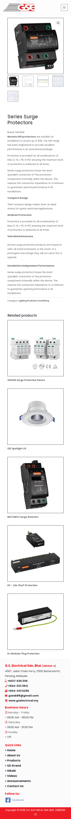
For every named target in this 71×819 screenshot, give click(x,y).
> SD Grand (13, 766)
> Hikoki (10, 771)
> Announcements (18, 781)
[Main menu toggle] (64, 7)
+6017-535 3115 (17, 681)
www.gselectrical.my (23, 700)
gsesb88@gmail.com (23, 696)
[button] (58, 23)
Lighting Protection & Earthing (34, 300)
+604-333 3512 (18, 686)
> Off (8, 737)
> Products (12, 760)
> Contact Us (14, 786)
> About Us (12, 755)
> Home (10, 750)
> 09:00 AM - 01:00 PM (19, 727)
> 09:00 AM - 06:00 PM (19, 717)
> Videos (11, 776)
